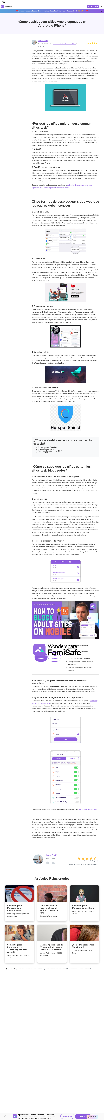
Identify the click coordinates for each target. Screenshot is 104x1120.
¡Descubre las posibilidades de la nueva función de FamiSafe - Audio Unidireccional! (52, 11)
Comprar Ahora (56, 657)
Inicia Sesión (67, 1116)
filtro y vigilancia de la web (87, 809)
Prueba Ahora (93, 6)
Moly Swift (43, 41)
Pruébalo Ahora (42, 657)
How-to (13, 969)
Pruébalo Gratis (83, 1116)
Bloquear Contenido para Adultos (64, 44)
